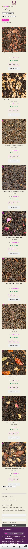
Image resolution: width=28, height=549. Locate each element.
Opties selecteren (14, 68)
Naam (3, 512)
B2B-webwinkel (8, 538)
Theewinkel (6, 6)
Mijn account (19, 546)
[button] (3, 546)
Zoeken (8, 546)
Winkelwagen (24, 545)
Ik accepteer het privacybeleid (9, 522)
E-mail (3, 517)
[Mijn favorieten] (14, 546)
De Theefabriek (15, 57)
